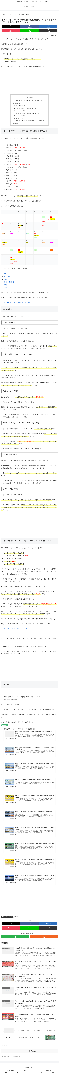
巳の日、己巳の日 (9, 282)
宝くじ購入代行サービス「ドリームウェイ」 (18, 629)
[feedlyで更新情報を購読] (15, 936)
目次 (27, 97)
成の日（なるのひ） (21, 118)
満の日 (6, 285)
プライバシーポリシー (29, 1070)
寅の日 (6, 279)
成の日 (6, 287)
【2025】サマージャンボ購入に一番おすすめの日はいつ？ (30, 120)
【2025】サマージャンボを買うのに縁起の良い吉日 (28, 100)
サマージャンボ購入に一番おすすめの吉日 (17, 302)
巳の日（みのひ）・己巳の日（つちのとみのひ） (29, 113)
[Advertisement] (29, 81)
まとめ (16, 123)
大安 (5, 274)
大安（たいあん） (20, 105)
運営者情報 (48, 1070)
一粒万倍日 (7, 276)
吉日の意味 (17, 103)
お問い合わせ (10, 1070)
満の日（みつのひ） (21, 115)
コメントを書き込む (29, 1051)
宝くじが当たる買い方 (7, 916)
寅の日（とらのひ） (21, 110)
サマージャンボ (18, 916)
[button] (48, 30)
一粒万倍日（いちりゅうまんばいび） (26, 108)
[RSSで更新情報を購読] (44, 936)
